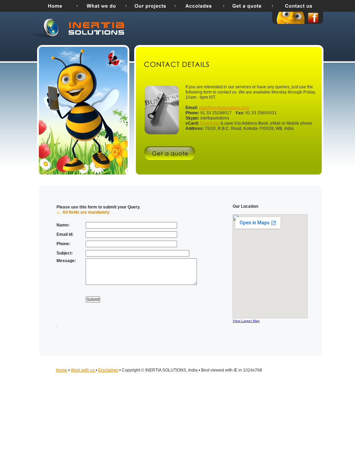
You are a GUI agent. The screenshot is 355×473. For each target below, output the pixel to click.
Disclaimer (108, 370)
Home (61, 370)
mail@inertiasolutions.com (224, 107)
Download (209, 123)
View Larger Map (246, 321)
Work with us (83, 370)
